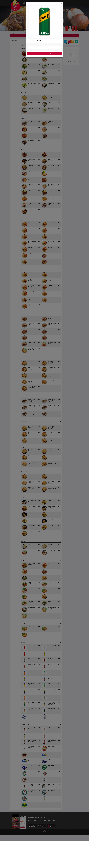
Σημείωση (30, 45)
